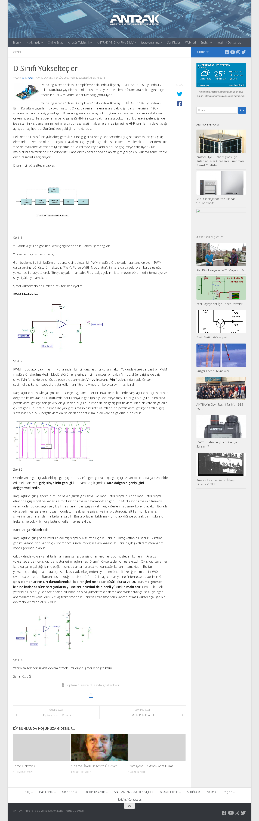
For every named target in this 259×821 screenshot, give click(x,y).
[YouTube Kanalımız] (232, 52)
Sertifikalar (173, 42)
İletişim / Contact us (229, 42)
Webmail (190, 42)
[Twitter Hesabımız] (244, 52)
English (205, 42)
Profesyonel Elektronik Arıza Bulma (150, 766)
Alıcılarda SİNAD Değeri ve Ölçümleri (94, 766)
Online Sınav (55, 42)
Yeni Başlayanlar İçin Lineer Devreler (219, 304)
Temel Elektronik (24, 766)
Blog (16, 42)
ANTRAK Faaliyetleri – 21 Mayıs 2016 (220, 270)
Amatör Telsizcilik (78, 42)
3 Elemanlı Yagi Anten (210, 237)
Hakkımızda (33, 42)
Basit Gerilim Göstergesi (211, 337)
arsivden (28, 77)
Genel (17, 52)
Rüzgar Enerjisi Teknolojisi (212, 371)
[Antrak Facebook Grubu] (227, 52)
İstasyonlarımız (150, 42)
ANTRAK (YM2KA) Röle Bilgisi (115, 42)
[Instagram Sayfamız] (238, 52)
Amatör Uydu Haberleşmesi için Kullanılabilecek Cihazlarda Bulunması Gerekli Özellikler (220, 161)
